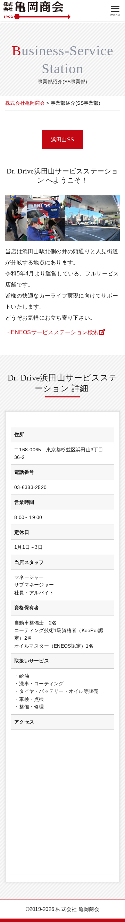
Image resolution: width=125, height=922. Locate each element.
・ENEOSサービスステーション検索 (52, 332)
